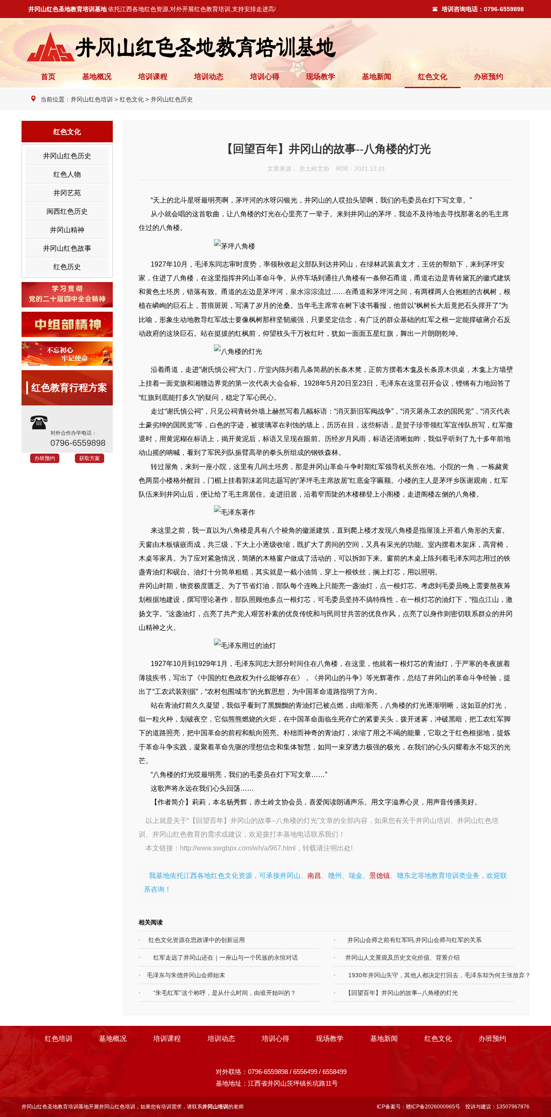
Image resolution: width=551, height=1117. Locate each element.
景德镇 (379, 875)
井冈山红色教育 (176, 834)
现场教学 (320, 77)
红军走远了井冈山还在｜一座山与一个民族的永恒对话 (218, 957)
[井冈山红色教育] (275, 46)
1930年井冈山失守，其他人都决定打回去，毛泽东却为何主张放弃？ (413, 975)
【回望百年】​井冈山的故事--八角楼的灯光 (395, 992)
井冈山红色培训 (92, 99)
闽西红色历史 (67, 211)
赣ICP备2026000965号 (433, 1107)
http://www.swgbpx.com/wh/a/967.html (238, 848)
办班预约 (488, 77)
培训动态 (208, 77)
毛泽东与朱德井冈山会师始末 (182, 975)
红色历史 (67, 266)
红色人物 (67, 174)
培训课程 (152, 77)
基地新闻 (376, 77)
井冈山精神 (67, 229)
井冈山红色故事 (67, 248)
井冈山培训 (433, 820)
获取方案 (89, 458)
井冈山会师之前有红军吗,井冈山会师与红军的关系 (407, 939)
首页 (48, 77)
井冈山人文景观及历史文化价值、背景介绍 (396, 957)
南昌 (314, 875)
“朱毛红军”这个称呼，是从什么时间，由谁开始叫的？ (217, 992)
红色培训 (58, 1038)
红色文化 (432, 77)
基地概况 (96, 77)
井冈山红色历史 (172, 99)
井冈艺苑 (67, 192)
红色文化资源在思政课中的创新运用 (192, 939)
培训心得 (264, 77)
